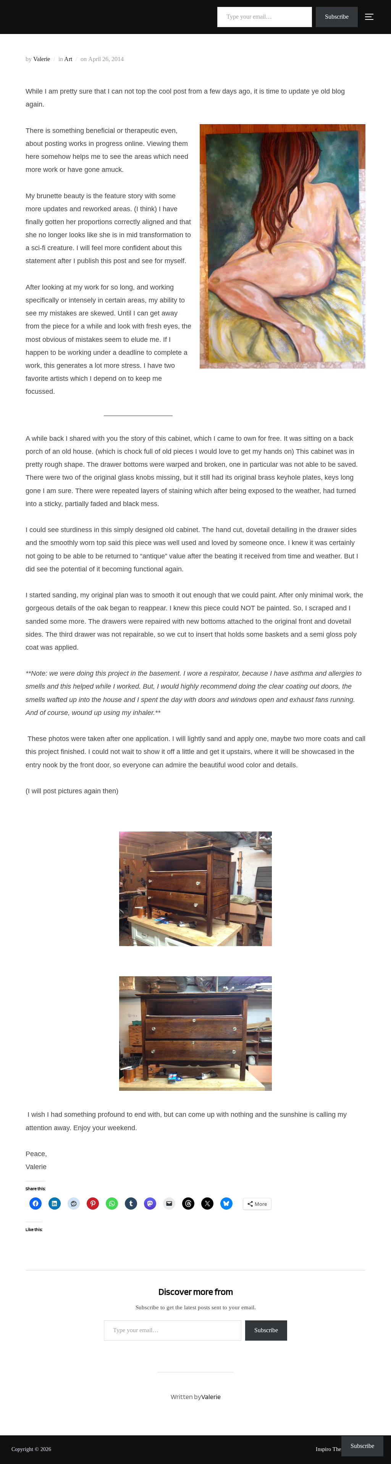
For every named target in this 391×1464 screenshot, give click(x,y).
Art (68, 59)
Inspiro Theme (331, 1449)
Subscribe (337, 16)
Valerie (41, 59)
